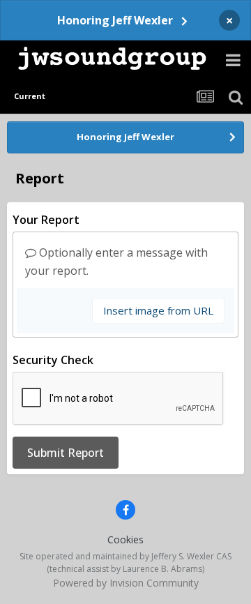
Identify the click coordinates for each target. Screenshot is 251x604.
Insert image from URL (158, 310)
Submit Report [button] (65, 452)
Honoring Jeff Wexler (115, 20)
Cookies (125, 539)
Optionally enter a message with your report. (116, 261)
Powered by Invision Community (126, 582)
